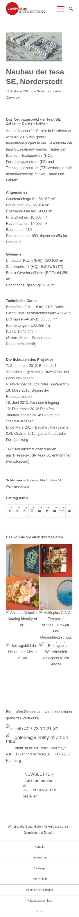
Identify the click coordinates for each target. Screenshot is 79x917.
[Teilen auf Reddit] (61, 511)
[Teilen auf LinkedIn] (39, 511)
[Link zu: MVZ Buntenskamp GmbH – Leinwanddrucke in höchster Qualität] (56, 560)
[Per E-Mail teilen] (69, 511)
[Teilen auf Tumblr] (47, 511)
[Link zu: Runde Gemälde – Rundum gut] (56, 593)
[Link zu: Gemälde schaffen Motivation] (22, 659)
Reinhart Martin (38, 480)
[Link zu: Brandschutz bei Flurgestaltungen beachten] (56, 626)
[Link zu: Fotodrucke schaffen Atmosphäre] (56, 659)
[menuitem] (58, 9)
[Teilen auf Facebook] (10, 511)
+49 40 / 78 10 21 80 (36, 728)
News (40, 91)
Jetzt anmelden (39, 780)
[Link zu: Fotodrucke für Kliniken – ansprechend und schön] (22, 593)
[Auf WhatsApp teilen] (25, 511)
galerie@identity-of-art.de (41, 737)
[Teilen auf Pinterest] (32, 511)
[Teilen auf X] (17, 511)
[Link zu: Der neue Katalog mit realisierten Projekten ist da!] (22, 626)
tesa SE (56, 480)
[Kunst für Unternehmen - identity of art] (33, 9)
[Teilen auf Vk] (54, 511)
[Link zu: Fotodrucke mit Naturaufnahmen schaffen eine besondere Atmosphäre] (22, 560)
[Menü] (58, 9)
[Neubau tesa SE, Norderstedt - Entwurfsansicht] (34, 47)
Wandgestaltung (17, 486)
